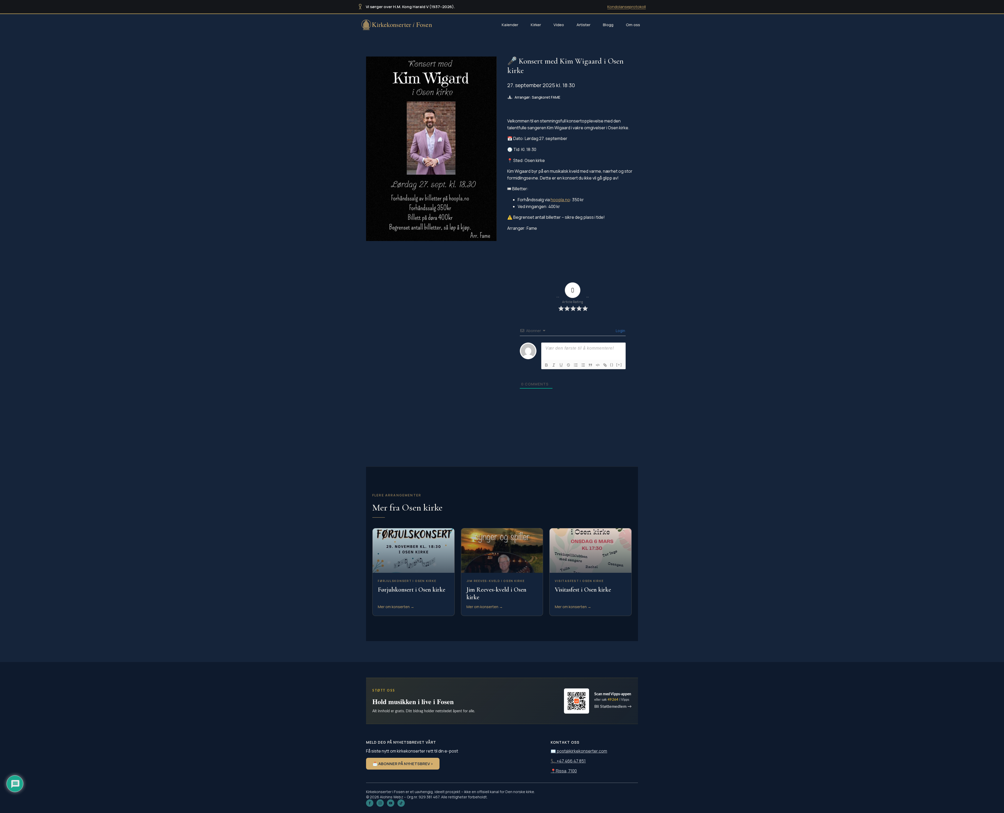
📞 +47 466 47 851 (568, 761)
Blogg (608, 24)
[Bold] (546, 365)
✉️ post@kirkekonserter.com (579, 751)
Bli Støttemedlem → (613, 706)
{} (612, 365)
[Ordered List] (575, 365)
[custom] (401, 803)
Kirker (536, 24)
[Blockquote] (590, 365)
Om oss (633, 24)
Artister (583, 24)
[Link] (605, 365)
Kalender (510, 24)
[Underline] (561, 365)
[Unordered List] (583, 365)
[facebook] (369, 803)
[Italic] (553, 365)
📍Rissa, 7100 (564, 771)
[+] (619, 365)
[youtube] (390, 803)
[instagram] (380, 803)
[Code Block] (597, 365)
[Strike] (568, 365)
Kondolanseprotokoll (626, 6)
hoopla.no (560, 200)
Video (559, 24)
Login (620, 330)
